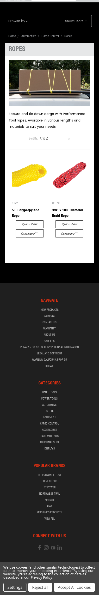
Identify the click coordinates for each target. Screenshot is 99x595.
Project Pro (49, 481)
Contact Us (49, 322)
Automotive (49, 405)
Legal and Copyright (49, 353)
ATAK (49, 506)
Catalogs (49, 316)
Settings (14, 587)
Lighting (49, 411)
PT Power (50, 487)
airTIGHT (49, 500)
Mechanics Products (49, 512)
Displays (49, 448)
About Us (49, 335)
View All (49, 518)
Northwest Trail (49, 493)
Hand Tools (49, 392)
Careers (49, 341)
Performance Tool (49, 475)
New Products (50, 310)
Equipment (49, 417)
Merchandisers (49, 442)
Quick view (29, 224)
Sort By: (33, 138)
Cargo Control (49, 423)
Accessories (49, 430)
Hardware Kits (50, 436)
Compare (28, 233)
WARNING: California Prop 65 (49, 359)
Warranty (49, 328)
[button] (48, 21)
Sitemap (49, 366)
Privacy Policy (41, 577)
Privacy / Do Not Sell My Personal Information (49, 347)
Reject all (40, 587)
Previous (7, 590)
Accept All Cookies (74, 587)
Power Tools (49, 398)
